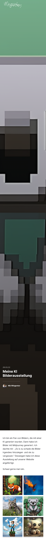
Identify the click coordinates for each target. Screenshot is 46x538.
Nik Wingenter (14, 386)
